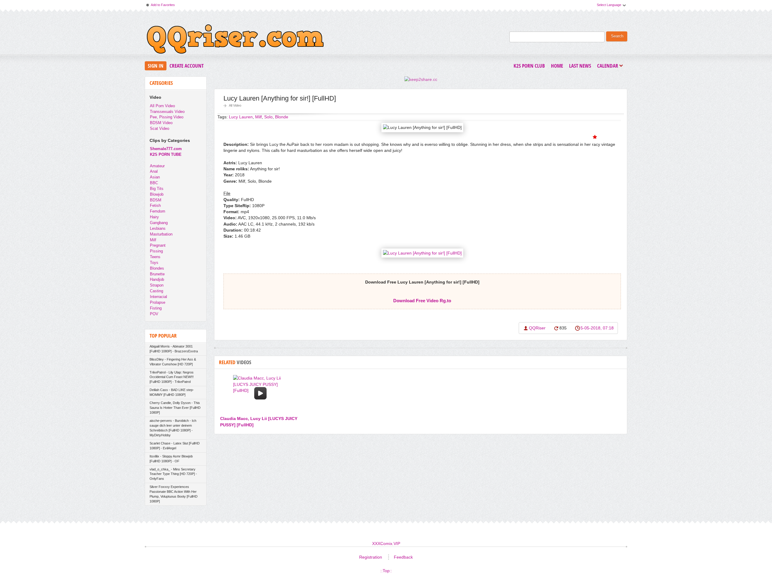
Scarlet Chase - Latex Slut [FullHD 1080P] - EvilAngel (175, 445)
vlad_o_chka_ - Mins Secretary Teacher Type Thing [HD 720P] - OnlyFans (173, 474)
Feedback (403, 557)
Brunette (157, 274)
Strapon (156, 285)
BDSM (155, 200)
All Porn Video (162, 106)
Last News (580, 65)
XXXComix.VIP (386, 543)
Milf (153, 240)
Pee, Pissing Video (166, 117)
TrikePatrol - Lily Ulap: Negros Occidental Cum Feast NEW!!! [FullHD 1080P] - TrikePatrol (172, 377)
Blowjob (156, 194)
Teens (155, 257)
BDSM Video (161, 122)
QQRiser (537, 327)
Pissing (156, 251)
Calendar (609, 66)
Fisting (156, 308)
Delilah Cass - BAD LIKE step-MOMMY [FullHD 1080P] (172, 392)
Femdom (157, 211)
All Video (235, 105)
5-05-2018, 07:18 (597, 327)
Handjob (157, 279)
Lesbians (158, 228)
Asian (155, 177)
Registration (370, 557)
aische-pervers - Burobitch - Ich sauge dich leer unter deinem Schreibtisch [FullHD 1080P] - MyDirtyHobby (173, 428)
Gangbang (159, 222)
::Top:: (386, 570)
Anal (154, 171)
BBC (154, 183)
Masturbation (161, 234)
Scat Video (159, 128)
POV (154, 314)
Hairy (154, 217)
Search (617, 36)
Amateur (157, 166)
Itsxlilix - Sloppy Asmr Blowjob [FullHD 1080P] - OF (171, 458)
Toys (154, 262)
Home (557, 65)
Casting (156, 291)
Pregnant (158, 245)
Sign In (155, 65)
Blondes (157, 268)
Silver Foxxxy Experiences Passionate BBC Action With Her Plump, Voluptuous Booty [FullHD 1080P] (174, 494)
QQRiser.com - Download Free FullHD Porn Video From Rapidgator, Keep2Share (235, 40)
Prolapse (157, 302)
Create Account (186, 65)
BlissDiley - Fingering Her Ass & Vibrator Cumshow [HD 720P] (173, 362)
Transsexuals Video (167, 111)
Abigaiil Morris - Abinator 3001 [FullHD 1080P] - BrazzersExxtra (174, 349)
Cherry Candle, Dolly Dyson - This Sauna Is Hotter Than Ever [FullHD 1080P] (175, 407)
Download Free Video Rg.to (422, 300)
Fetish (155, 205)
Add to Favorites (160, 6)
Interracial (158, 296)
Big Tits (156, 188)
